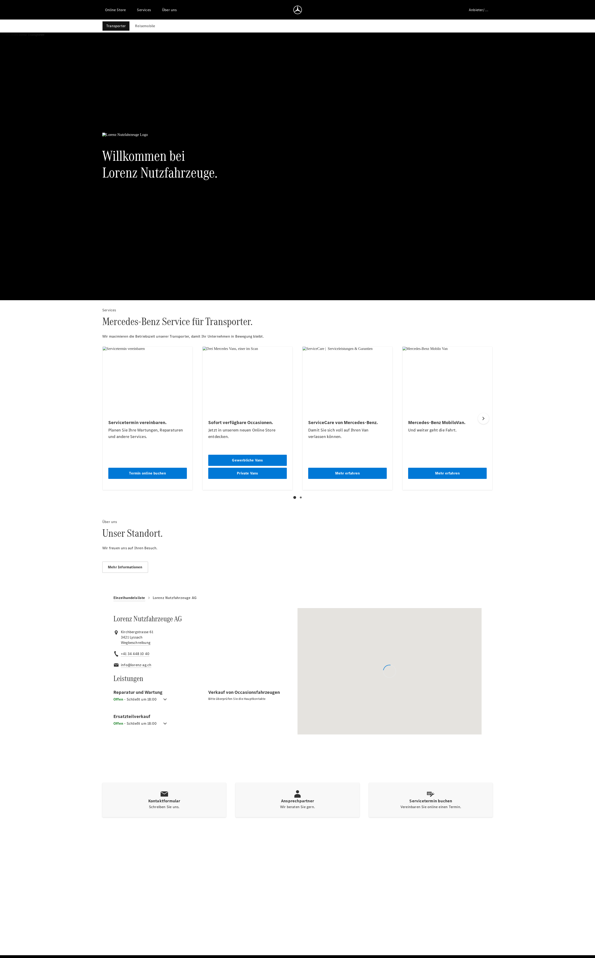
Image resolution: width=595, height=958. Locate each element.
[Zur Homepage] (297, 9)
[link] (135, 642)
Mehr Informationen (125, 567)
